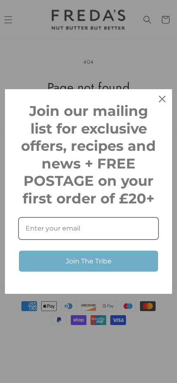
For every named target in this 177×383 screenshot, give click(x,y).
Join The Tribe (89, 261)
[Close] (162, 99)
